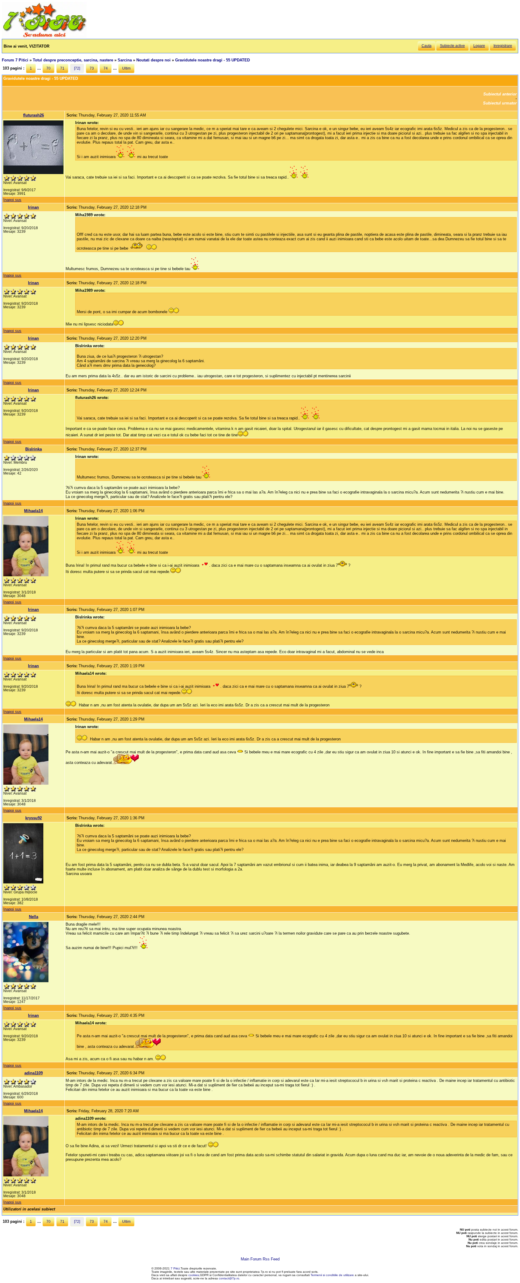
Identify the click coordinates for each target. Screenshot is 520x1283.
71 (62, 68)
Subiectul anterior (500, 94)
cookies (193, 1275)
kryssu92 (33, 818)
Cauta (427, 46)
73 (92, 68)
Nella (33, 916)
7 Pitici (175, 1268)
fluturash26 (33, 115)
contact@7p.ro (229, 1278)
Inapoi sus (12, 200)
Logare (479, 46)
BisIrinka (33, 449)
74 (106, 68)
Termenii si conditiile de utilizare (332, 1275)
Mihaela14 (33, 511)
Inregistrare (503, 46)
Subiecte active (452, 46)
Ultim (126, 68)
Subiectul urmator (500, 103)
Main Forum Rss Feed (260, 1259)
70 (48, 68)
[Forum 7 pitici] (44, 36)
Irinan (33, 207)
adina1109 (33, 1073)
